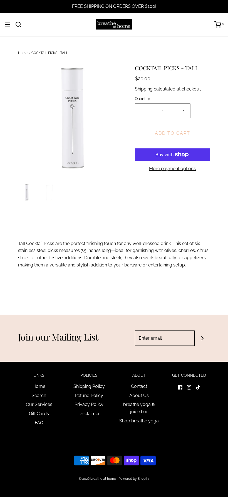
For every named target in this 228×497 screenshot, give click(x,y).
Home (23, 53)
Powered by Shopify (133, 479)
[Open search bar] (20, 24)
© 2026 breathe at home (98, 479)
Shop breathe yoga (139, 420)
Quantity (142, 98)
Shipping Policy (89, 386)
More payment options (172, 168)
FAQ (39, 422)
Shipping (144, 89)
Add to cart (172, 133)
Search (39, 395)
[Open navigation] (7, 24)
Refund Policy (89, 395)
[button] (26, 192)
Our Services (39, 404)
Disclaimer (89, 413)
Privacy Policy (89, 404)
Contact (139, 386)
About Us (139, 395)
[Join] (202, 338)
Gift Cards (39, 413)
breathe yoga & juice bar (139, 408)
